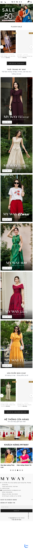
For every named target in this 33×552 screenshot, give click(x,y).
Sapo (20, 519)
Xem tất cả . (16, 63)
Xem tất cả (7, 122)
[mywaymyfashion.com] (16, 13)
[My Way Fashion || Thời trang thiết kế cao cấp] (17, 2)
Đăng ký (16, 510)
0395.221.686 (5, 488)
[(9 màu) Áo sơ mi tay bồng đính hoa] (8, 393)
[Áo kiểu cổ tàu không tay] (8, 44)
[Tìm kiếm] (31, 2)
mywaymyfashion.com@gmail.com (11, 490)
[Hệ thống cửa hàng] (16, 433)
